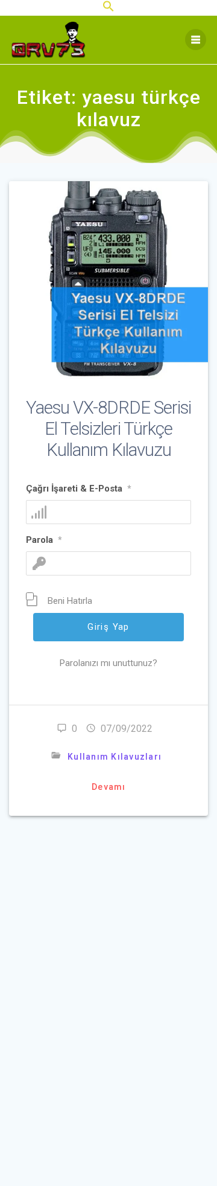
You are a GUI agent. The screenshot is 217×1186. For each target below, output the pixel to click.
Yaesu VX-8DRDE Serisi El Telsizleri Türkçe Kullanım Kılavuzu (108, 428)
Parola (44, 539)
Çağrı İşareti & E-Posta (78, 488)
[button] (108, 9)
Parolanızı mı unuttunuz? (108, 663)
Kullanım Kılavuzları (115, 756)
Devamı (109, 787)
